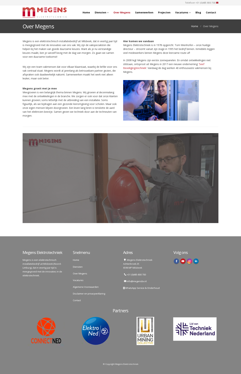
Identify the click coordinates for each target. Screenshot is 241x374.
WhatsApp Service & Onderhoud (142, 288)
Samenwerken (144, 12)
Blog (198, 12)
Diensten (100, 12)
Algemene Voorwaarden (86, 286)
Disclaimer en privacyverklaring (89, 293)
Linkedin (196, 261)
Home (86, 12)
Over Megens (121, 12)
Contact (211, 12)
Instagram (189, 261)
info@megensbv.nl (137, 281)
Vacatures (181, 12)
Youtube (183, 261)
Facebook (176, 261)
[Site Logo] (45, 12)
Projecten (164, 12)
